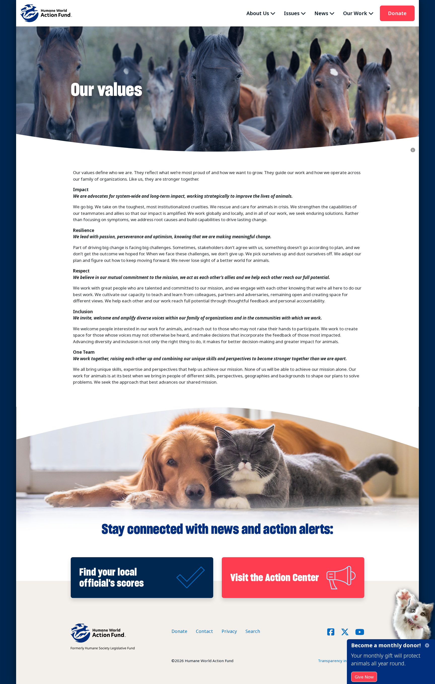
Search (252, 631)
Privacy (229, 631)
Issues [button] (292, 13)
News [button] (321, 13)
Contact (204, 631)
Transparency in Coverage (341, 660)
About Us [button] (257, 13)
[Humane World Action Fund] (46, 13)
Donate (397, 13)
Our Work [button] (355, 13)
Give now (364, 677)
